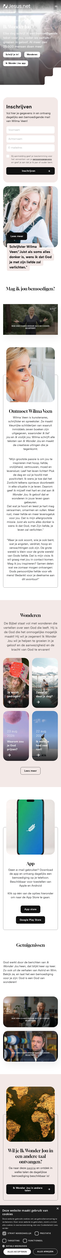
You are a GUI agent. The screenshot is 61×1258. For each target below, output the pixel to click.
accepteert (30, 328)
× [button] (57, 1208)
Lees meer (30, 770)
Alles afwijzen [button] (45, 1251)
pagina (31, 1168)
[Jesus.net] (16, 6)
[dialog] (30, 1231)
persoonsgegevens (42, 159)
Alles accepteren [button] (17, 1251)
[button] (30, 1245)
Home (6, 21)
